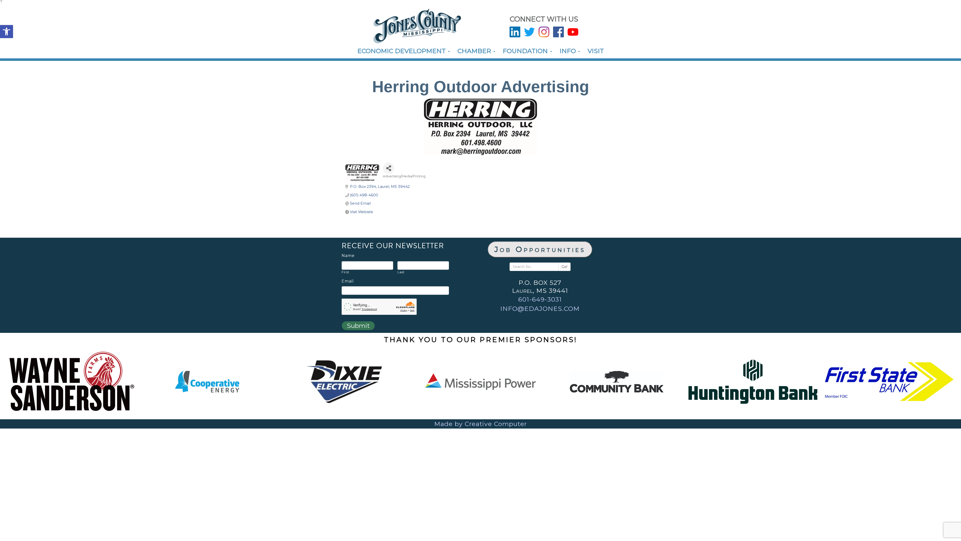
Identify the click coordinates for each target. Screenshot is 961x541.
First (345, 272)
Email (348, 281)
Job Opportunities (540, 249)
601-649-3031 (540, 299)
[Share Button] (388, 168)
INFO (569, 50)
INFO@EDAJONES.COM (540, 308)
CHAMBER (475, 50)
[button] (6, 31)
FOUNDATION (526, 50)
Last (401, 272)
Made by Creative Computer (480, 424)
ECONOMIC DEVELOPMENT (402, 50)
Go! (564, 266)
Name (348, 256)
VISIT (596, 50)
